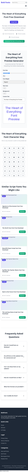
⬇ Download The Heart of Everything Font (14, 41)
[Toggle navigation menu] (26, 6)
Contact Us (3, 443)
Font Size (5, 70)
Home (2, 425)
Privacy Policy (4, 438)
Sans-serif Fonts (5, 451)
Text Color (5, 86)
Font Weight (6, 79)
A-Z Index (3, 430)
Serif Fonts (3, 454)
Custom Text (6, 96)
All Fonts (3, 427)
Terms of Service (5, 440)
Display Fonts (4, 458)
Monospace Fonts (5, 456)
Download (22, 211)
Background (6, 91)
